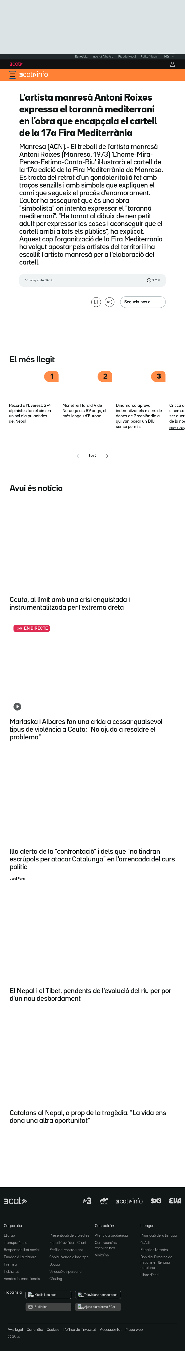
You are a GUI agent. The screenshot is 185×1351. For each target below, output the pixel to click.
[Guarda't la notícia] (96, 302)
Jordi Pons (17, 878)
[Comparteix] (109, 302)
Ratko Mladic (149, 56)
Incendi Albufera (102, 56)
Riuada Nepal (127, 56)
